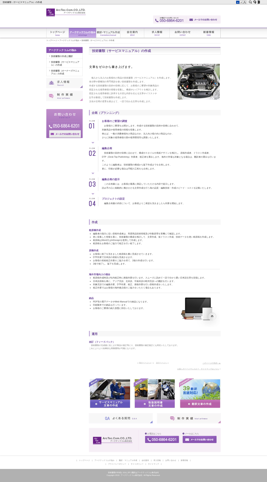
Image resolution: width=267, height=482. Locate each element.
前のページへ (144, 363)
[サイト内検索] (250, 2)
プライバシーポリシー (117, 464)
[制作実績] (189, 422)
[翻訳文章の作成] (200, 408)
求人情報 (157, 33)
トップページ (57, 33)
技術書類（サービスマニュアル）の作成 (23, 2)
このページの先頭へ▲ (212, 363)
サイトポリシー (137, 464)
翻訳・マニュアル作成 (108, 33)
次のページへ (161, 363)
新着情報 (209, 33)
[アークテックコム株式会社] (66, 13)
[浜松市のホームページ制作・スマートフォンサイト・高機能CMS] (254, 2)
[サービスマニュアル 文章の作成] (110, 408)
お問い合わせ (183, 33)
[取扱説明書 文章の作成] (154, 408)
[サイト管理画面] (259, 2)
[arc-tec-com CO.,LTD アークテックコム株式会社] (113, 440)
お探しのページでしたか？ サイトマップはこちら (198, 369)
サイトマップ (153, 464)
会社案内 (132, 33)
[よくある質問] (121, 422)
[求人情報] (64, 87)
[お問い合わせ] (203, 19)
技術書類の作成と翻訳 (62, 56)
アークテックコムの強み (82, 33)
